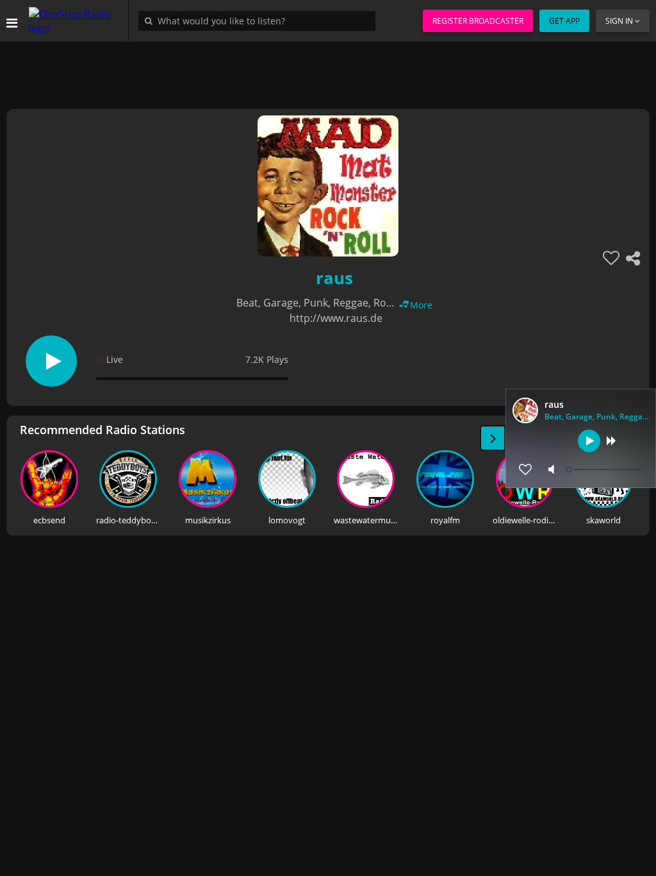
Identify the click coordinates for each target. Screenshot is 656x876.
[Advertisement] (328, 70)
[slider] (605, 469)
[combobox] (260, 20)
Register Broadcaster (477, 20)
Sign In (619, 20)
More (421, 305)
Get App (564, 20)
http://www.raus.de (336, 318)
